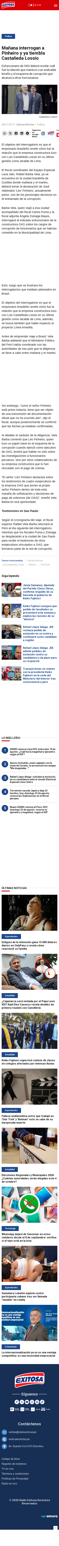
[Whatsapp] (4, 133)
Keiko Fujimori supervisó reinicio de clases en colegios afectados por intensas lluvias (28, 1062)
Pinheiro (32, 564)
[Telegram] (27, 133)
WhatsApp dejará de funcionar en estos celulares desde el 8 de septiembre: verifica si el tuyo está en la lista (29, 1237)
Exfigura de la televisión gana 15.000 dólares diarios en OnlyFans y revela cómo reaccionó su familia (29, 945)
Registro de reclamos (14, 1463)
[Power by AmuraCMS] (49, 1516)
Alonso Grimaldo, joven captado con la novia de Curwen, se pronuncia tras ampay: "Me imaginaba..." (33, 766)
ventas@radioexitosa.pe (22, 1432)
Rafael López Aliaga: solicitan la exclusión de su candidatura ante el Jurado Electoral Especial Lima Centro (33, 779)
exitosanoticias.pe (19, 1439)
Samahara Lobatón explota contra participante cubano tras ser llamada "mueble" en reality (24, 1296)
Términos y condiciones (15, 1473)
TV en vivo (8, 1468)
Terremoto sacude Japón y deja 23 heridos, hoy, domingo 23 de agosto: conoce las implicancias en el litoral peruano (30, 794)
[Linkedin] (22, 133)
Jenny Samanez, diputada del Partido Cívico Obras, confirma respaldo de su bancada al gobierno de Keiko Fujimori (38, 592)
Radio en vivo (9, 1483)
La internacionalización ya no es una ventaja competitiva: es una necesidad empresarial (29, 1354)
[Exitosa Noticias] (8, 5)
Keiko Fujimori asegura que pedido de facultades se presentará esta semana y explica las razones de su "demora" (40, 613)
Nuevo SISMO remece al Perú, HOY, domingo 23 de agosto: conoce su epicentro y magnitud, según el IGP (29, 810)
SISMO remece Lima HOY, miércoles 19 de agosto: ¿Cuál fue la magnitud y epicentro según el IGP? (32, 752)
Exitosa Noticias (35, 560)
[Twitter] (10, 133)
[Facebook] (16, 133)
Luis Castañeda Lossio (13, 564)
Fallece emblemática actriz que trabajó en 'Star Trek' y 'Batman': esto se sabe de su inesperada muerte (28, 1119)
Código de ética (11, 1458)
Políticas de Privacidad (15, 1478)
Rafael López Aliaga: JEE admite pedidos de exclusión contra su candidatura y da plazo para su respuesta (40, 654)
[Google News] (37, 1402)
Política (8, 36)
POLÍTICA (45, 564)
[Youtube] (27, 1402)
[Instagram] (32, 1402)
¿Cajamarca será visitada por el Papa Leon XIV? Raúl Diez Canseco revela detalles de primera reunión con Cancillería (28, 1004)
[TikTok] (42, 1402)
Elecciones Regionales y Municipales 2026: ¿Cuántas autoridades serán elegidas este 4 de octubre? (29, 1178)
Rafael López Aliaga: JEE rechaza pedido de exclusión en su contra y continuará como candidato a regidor (40, 633)
